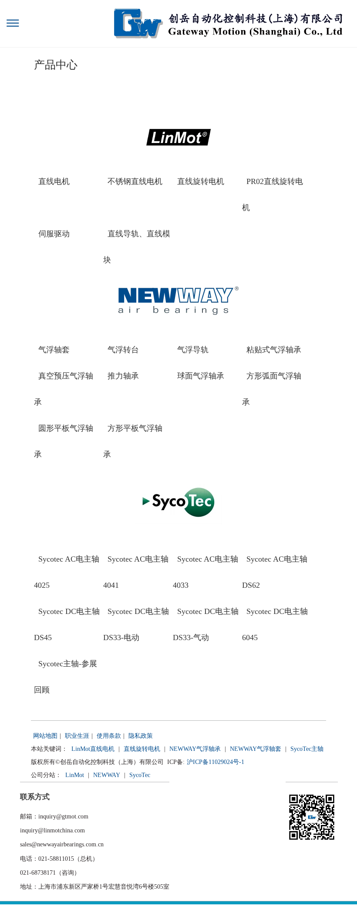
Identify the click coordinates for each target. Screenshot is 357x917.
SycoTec (139, 775)
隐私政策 (140, 736)
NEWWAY (106, 775)
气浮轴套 (54, 349)
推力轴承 (123, 376)
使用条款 (109, 736)
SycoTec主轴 (306, 749)
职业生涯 (77, 736)
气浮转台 (123, 349)
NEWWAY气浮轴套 (255, 749)
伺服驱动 (54, 233)
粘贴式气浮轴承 (273, 349)
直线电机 (54, 181)
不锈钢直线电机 (135, 181)
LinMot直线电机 (93, 749)
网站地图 (45, 736)
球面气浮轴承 (200, 376)
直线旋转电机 (200, 181)
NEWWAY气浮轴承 (195, 749)
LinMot (74, 775)
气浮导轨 (193, 349)
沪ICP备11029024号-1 (215, 762)
